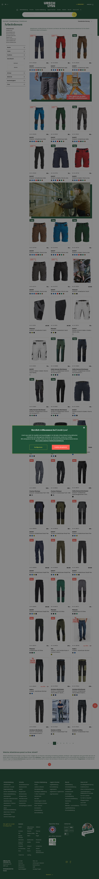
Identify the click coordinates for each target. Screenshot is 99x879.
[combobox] (84, 427)
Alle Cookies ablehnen (42, 441)
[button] (38, 447)
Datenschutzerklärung (56, 441)
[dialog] (49, 439)
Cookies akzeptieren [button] (60, 447)
